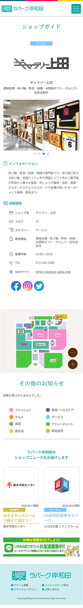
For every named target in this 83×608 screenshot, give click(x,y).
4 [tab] (48, 154)
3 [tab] (44, 154)
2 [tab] (39, 154)
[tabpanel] (41, 125)
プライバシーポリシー (26, 589)
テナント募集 (21, 585)
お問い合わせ (52, 589)
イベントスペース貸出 (57, 585)
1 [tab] (35, 154)
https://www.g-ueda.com (53, 272)
